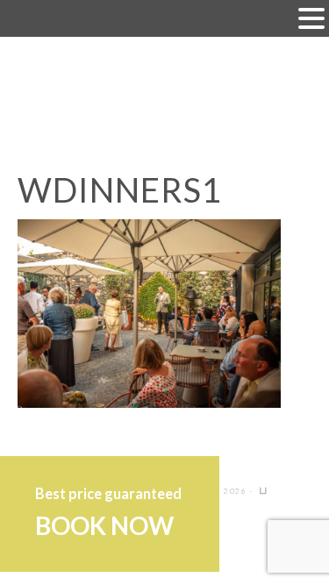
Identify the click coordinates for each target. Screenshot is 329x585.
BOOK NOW (104, 525)
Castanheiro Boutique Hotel (165, 95)
